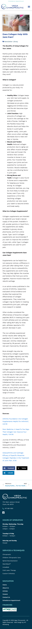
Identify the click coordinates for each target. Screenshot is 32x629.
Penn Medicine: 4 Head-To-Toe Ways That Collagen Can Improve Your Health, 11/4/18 (16, 431)
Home (5, 585)
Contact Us (6, 597)
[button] (29, 6)
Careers (5, 594)
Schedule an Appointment (11, 600)
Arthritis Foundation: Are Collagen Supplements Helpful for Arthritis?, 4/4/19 (16, 421)
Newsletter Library (11, 41)
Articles (5, 591)
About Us (6, 588)
